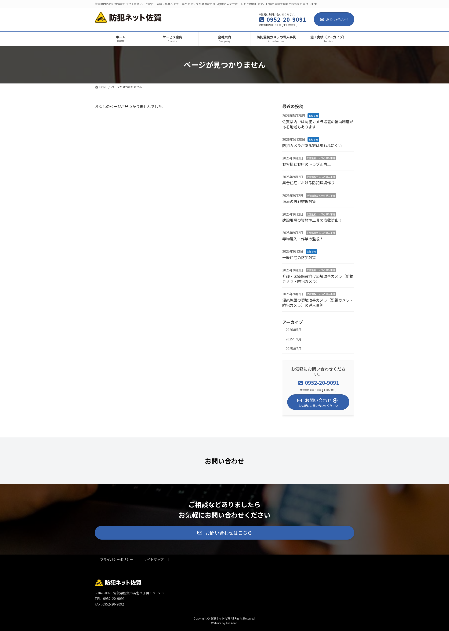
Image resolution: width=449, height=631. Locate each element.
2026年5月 (293, 329)
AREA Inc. (232, 623)
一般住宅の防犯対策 (299, 257)
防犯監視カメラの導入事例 (321, 158)
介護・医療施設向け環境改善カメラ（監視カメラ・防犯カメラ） (317, 278)
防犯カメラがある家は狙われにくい (312, 145)
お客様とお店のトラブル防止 (306, 164)
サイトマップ (153, 559)
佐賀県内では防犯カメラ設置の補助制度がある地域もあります (317, 124)
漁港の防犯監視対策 (299, 201)
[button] (224, 533)
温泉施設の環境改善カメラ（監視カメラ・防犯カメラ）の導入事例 (317, 302)
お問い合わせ (337, 19)
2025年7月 (293, 348)
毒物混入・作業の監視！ (302, 238)
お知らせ (313, 115)
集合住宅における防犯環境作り (308, 182)
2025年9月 (293, 339)
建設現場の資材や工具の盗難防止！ (312, 220)
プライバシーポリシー (116, 559)
